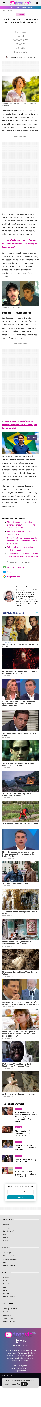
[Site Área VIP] (20, 3)
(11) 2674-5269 (20, 1371)
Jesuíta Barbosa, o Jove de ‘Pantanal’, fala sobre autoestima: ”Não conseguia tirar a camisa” (20, 243)
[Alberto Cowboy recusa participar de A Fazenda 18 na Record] (7, 1144)
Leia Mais (16, 1384)
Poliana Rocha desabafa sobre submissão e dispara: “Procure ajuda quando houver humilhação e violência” (26, 1116)
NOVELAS (5, 1247)
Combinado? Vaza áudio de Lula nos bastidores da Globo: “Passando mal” (23, 555)
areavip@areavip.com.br (20, 1368)
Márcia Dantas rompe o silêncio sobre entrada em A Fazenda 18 (25, 1174)
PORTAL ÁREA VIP (7, 1303)
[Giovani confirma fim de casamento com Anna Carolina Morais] (7, 1129)
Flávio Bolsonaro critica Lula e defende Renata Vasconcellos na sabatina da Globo (21, 525)
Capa (3, 10)
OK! (24, 1384)
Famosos (9, 10)
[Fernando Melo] (7, 57)
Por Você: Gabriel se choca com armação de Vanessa (20, 532)
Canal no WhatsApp (15, 567)
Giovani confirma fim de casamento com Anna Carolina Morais (24, 1133)
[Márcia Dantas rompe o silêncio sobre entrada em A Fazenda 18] (7, 1170)
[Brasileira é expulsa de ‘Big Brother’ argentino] (7, 1158)
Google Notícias (13, 576)
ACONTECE (5, 1272)
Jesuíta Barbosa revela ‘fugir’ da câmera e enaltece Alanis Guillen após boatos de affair (19, 424)
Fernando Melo (15, 57)
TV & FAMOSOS (7, 1219)
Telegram (11, 572)
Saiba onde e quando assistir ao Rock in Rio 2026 (20, 548)
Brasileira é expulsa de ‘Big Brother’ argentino (25, 1161)
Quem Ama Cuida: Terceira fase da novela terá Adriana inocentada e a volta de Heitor (22, 540)
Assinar (20, 1197)
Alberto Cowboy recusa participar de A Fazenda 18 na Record (25, 1147)
